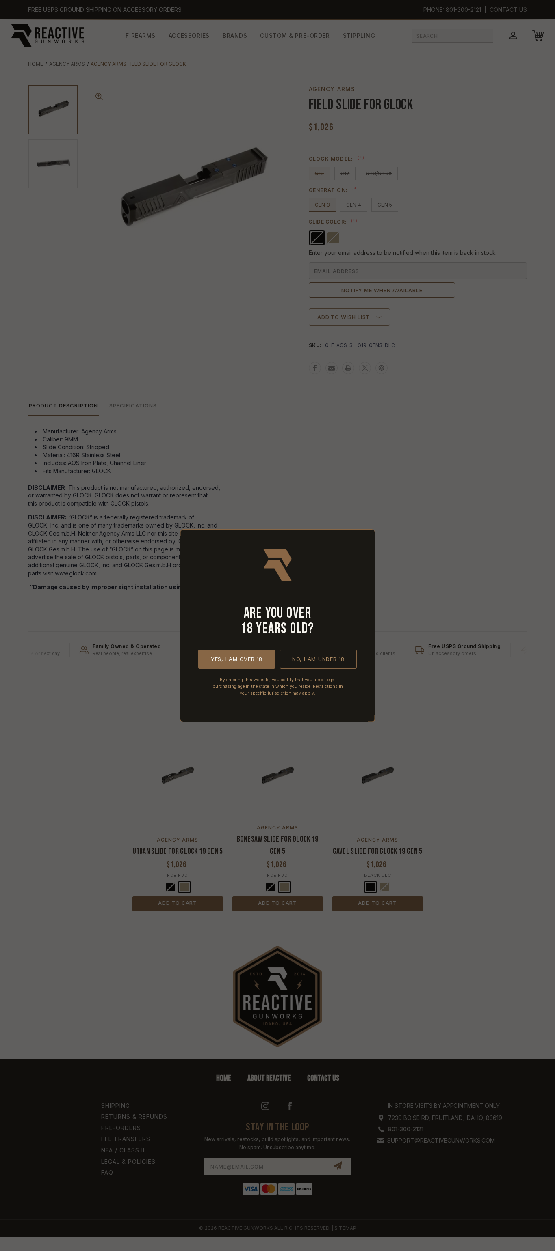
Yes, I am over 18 (236, 658)
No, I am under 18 (318, 658)
